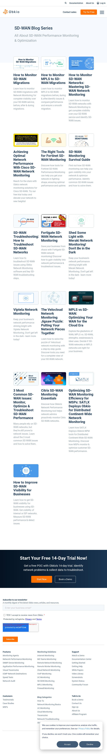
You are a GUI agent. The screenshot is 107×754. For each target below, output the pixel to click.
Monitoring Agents (11, 655)
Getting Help (77, 666)
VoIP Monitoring (44, 674)
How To (40, 701)
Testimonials (8, 700)
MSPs (5, 707)
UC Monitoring (43, 677)
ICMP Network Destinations (15, 674)
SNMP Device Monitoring (13, 663)
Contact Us (77, 703)
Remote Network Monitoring (49, 663)
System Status (78, 681)
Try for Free (88, 12)
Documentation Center (81, 659)
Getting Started (78, 663)
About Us (90, 3)
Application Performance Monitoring (18, 666)
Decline (90, 744)
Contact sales (69, 12)
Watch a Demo (78, 655)
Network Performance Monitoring (17, 659)
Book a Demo (65, 579)
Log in (102, 3)
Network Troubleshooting (48, 719)
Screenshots (77, 677)
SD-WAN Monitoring (45, 681)
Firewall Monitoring (45, 688)
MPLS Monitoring (44, 684)
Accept (67, 744)
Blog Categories (44, 697)
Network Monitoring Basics (49, 704)
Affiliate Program (79, 714)
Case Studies (8, 703)
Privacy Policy (84, 728)
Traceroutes (42, 715)
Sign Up (75, 707)
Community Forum (80, 684)
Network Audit (9, 681)
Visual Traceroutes (11, 670)
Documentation (76, 3)
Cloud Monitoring (44, 712)
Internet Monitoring (45, 655)
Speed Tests (8, 677)
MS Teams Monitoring (46, 659)
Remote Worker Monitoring (48, 666)
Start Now (42, 579)
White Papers (77, 670)
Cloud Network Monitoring (48, 670)
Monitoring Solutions (46, 652)
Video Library (77, 674)
